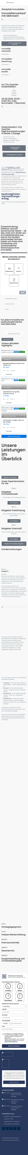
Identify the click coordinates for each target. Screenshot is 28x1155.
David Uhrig (8, 374)
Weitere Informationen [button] (14, 1085)
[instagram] (18, 1128)
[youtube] (15, 1128)
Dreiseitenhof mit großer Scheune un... (17, 1100)
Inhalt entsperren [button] (14, 1082)
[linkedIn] (11, 1128)
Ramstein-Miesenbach (10, 416)
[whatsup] (7, 1128)
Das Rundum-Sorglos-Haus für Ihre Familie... (13, 421)
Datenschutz (16, 1140)
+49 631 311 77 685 (8, 1119)
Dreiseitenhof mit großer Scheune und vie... (11, 392)
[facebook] (3, 1128)
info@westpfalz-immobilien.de (12, 1121)
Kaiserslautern (7, 359)
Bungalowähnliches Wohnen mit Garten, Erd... (13, 364)
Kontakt (4, 1140)
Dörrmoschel (7, 388)
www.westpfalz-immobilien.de (11, 1124)
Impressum (9, 1140)
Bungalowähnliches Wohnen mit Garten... (16, 1093)
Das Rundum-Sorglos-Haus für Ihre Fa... (17, 1107)
